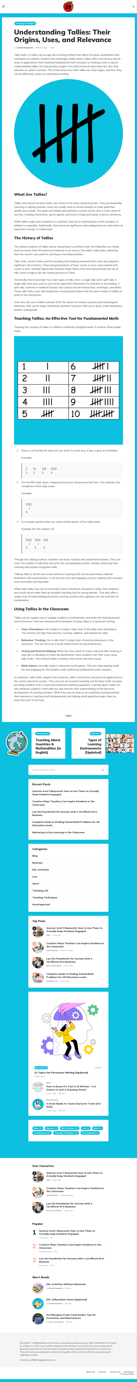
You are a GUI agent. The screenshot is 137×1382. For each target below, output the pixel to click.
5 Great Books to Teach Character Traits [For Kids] (73, 1105)
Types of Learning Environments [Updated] (90, 746)
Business (37, 862)
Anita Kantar (52, 950)
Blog (35, 855)
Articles (102, 1372)
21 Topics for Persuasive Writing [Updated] (61, 1072)
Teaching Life (40, 890)
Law (34, 876)
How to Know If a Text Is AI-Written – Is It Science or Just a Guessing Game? (71, 1088)
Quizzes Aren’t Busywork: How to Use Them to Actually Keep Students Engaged (65, 793)
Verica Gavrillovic (54, 966)
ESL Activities (40, 869)
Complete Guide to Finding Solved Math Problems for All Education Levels (65, 823)
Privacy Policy (127, 1374)
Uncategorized (41, 904)
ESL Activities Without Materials (66, 1284)
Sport (35, 883)
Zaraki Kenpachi (25, 48)
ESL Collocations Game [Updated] (66, 1299)
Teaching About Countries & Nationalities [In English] (48, 746)
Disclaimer (129, 1372)
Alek (48, 935)
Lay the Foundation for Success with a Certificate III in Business (64, 813)
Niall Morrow (52, 981)
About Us (90, 1372)
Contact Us (115, 1372)
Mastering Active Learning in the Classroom (58, 832)
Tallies (68, 716)
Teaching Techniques (25, 23)
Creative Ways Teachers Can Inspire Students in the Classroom (63, 803)
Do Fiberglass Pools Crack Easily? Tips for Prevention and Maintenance (71, 1316)
